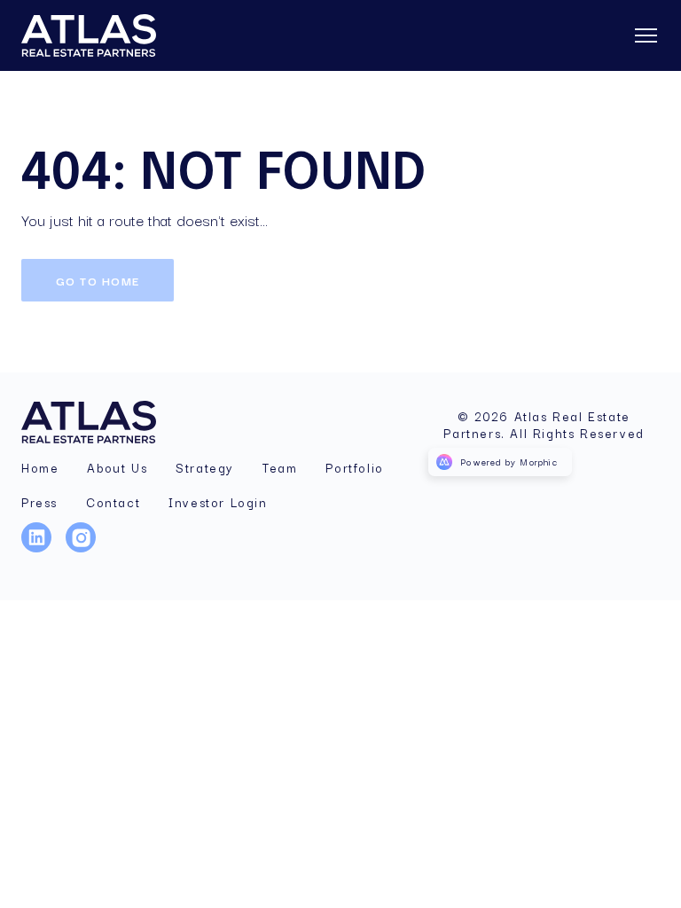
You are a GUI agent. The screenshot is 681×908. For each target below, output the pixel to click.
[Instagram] (88, 548)
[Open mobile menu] (645, 35)
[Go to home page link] (99, 422)
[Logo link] (113, 35)
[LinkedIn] (43, 548)
